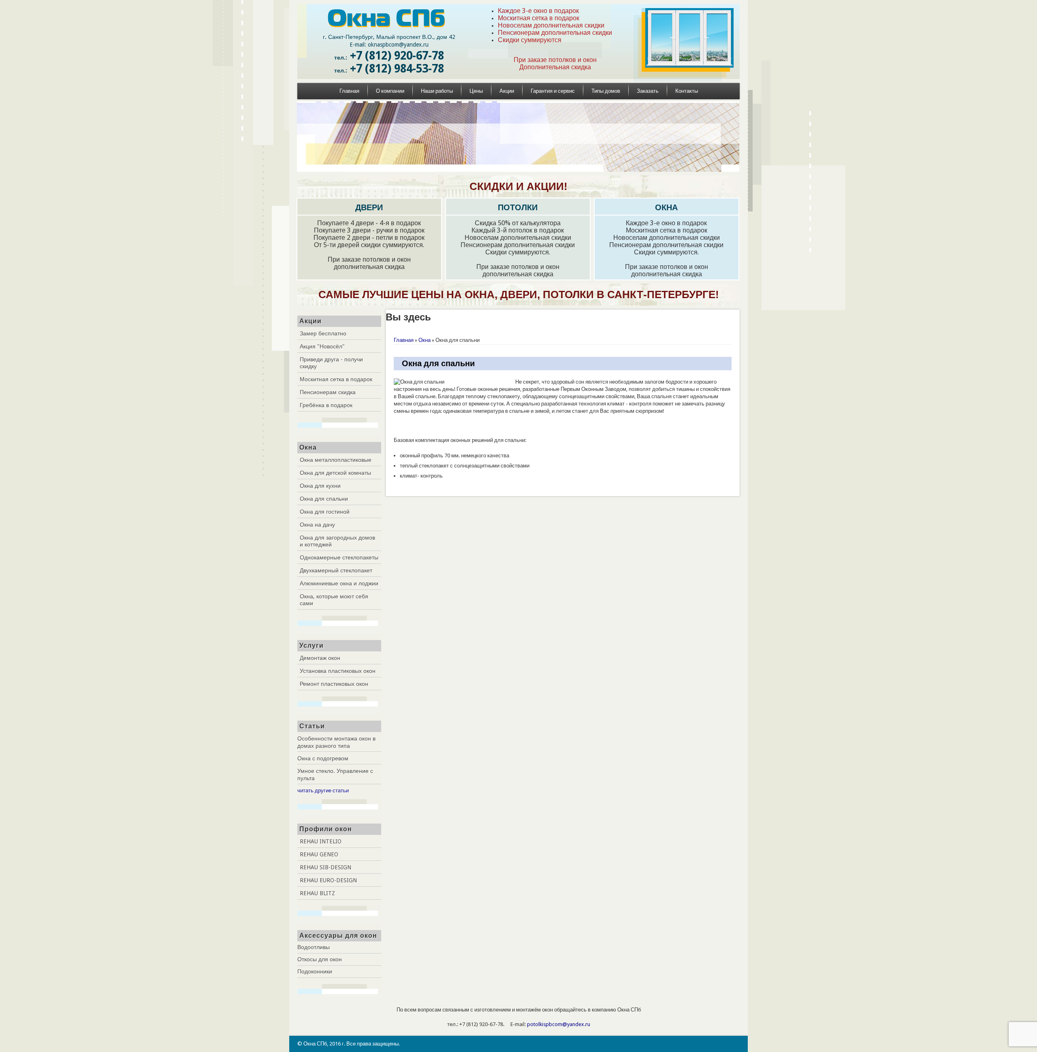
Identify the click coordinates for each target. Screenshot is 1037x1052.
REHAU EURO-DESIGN (328, 880)
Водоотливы (313, 947)
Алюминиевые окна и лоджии (339, 583)
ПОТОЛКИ (518, 207)
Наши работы (437, 91)
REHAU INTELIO (320, 841)
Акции (506, 91)
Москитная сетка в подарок (336, 379)
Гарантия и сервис (553, 91)
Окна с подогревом (322, 758)
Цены (476, 91)
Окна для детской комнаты (335, 472)
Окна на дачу (317, 524)
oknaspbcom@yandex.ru (398, 44)
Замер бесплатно (323, 333)
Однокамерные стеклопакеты (339, 557)
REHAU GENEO (319, 854)
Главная (349, 91)
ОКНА (666, 207)
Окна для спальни (324, 498)
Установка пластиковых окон (338, 671)
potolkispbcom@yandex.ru (558, 1024)
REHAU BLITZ (317, 893)
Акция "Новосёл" (322, 346)
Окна (424, 340)
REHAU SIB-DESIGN (325, 867)
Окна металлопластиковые (335, 460)
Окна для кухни (320, 485)
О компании (390, 91)
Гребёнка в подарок (326, 405)
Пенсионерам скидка (328, 392)
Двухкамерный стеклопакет (336, 570)
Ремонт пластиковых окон (334, 684)
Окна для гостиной (325, 511)
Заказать (648, 91)
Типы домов (605, 91)
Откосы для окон (319, 959)
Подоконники (314, 971)
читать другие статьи (323, 790)
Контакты (686, 91)
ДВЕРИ (369, 207)
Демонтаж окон (320, 658)
